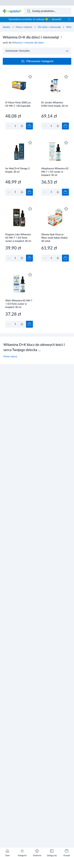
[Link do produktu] (19, 102)
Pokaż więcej (10, 356)
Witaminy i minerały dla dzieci (28, 43)
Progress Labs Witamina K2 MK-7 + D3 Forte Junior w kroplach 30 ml (18, 237)
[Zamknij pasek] (69, 19)
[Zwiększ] (21, 126)
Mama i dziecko (24, 27)
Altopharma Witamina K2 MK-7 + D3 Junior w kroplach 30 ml (54, 171)
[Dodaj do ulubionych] (30, 76)
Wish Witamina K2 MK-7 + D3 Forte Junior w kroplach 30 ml (18, 303)
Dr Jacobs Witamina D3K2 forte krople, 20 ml (54, 104)
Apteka (6, 27)
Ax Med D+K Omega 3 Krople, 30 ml (17, 170)
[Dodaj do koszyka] (29, 126)
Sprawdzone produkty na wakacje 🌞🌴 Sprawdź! (35, 19)
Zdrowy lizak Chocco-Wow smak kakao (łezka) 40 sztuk (54, 237)
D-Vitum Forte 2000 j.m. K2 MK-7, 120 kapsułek (18, 104)
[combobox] (47, 11)
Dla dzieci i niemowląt (49, 27)
